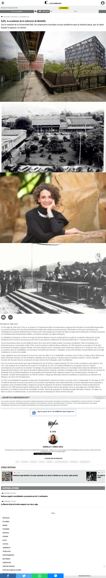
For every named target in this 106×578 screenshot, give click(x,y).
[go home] (53, 2)
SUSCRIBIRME (63, 8)
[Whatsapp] (40, 576)
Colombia (18, 472)
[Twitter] (24, 576)
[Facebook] (8, 576)
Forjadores (6, 17)
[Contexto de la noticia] (10, 317)
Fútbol (102, 472)
